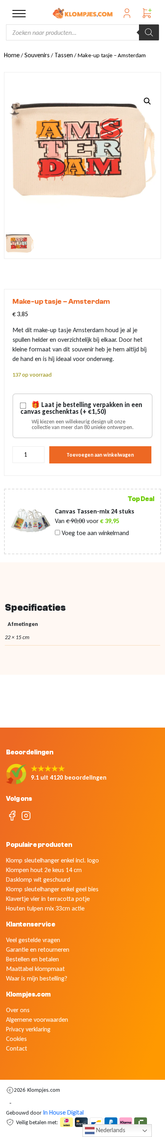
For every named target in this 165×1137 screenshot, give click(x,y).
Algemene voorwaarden (37, 1019)
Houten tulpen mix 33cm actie (45, 908)
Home (12, 55)
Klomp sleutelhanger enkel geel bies (52, 889)
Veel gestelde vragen (33, 940)
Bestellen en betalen (32, 959)
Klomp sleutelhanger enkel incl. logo (52, 860)
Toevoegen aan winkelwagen (100, 455)
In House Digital (63, 1112)
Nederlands (110, 1130)
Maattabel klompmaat (35, 969)
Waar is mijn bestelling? (36, 978)
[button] (147, 101)
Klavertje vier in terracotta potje (48, 898)
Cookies (16, 1039)
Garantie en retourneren (37, 949)
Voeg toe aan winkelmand (94, 533)
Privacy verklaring (28, 1029)
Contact (16, 1048)
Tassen (63, 55)
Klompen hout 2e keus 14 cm (44, 870)
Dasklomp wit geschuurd (38, 879)
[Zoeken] (149, 32)
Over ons (18, 1010)
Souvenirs (37, 55)
